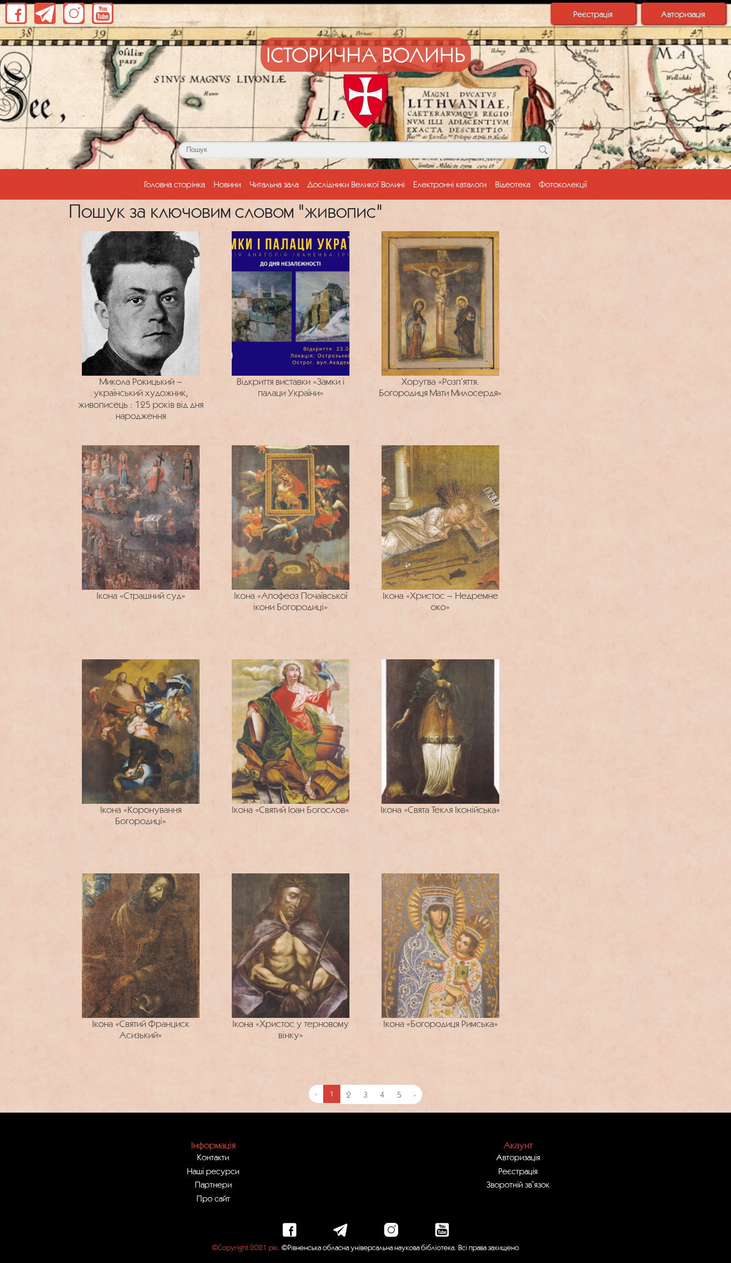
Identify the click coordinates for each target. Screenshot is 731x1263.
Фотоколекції (563, 184)
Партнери (213, 1184)
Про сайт (213, 1198)
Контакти (213, 1157)
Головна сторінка (176, 184)
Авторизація (683, 14)
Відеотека (512, 184)
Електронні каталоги (449, 184)
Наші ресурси (213, 1171)
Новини (227, 184)
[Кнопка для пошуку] (543, 149)
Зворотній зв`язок (518, 1184)
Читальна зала (274, 184)
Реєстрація (593, 14)
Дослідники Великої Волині (356, 184)
